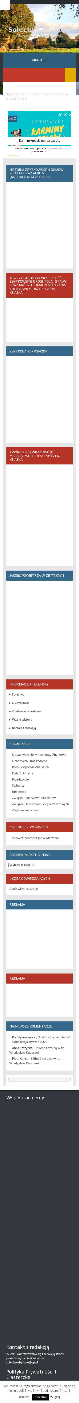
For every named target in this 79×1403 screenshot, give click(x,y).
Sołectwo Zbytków (39, 29)
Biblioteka (19, 791)
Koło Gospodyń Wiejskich (30, 767)
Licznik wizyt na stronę (23, 888)
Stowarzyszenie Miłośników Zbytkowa (39, 754)
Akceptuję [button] (41, 1397)
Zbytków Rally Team (26, 810)
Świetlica (18, 785)
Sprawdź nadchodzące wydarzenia (35, 838)
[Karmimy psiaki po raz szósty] (39, 128)
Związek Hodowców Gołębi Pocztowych (40, 804)
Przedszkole (20, 779)
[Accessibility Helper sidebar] (5, 5)
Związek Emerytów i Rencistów (34, 798)
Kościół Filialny (22, 773)
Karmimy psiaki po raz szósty (39, 141)
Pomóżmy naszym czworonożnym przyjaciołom (39, 149)
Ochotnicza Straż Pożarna (29, 761)
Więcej (55, 1397)
